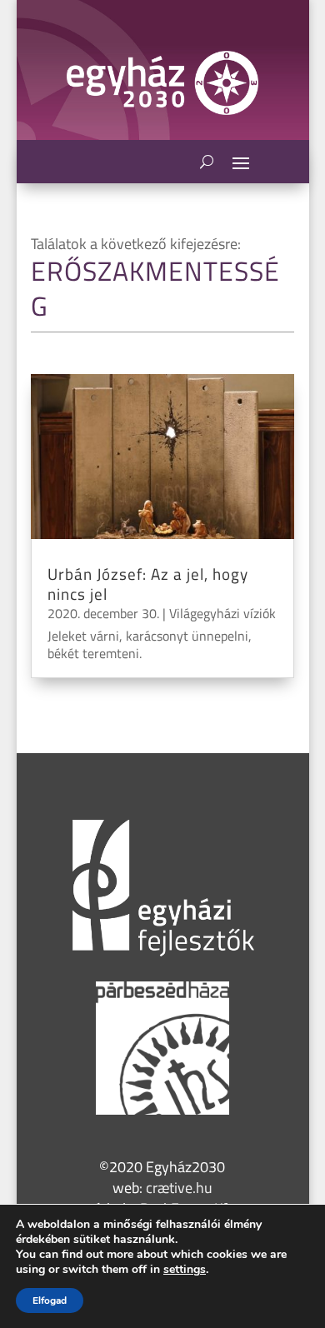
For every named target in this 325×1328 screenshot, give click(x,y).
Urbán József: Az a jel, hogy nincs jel (148, 584)
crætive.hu (179, 1187)
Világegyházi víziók (222, 613)
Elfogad (49, 1300)
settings (184, 1269)
